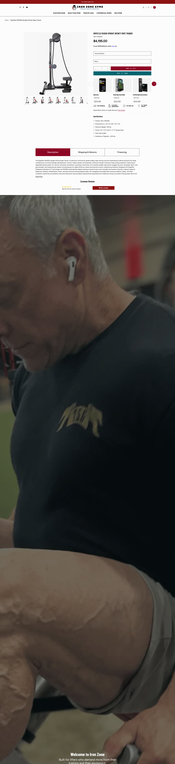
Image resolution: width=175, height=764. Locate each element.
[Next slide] (154, 84)
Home (7, 20)
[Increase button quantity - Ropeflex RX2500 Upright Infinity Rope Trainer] (106, 68)
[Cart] (154, 7)
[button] (59, 13)
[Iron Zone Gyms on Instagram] (20, 7)
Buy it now (122, 73)
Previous (24, 64)
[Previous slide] (90, 84)
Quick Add (97, 101)
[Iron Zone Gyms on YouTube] (27, 7)
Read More (39, 176)
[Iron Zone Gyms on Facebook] (23, 7)
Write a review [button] (103, 188)
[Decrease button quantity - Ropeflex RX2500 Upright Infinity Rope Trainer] (96, 68)
